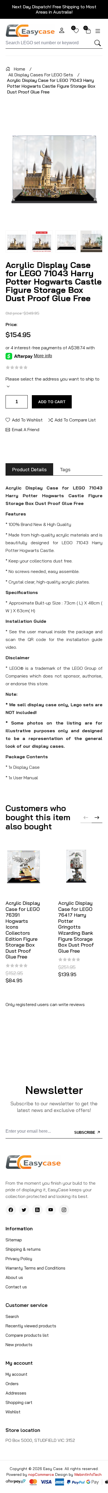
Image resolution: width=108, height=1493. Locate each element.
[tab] (29, 469)
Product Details (29, 469)
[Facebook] (11, 1210)
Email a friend (25, 429)
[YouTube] (50, 1210)
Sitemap (14, 1239)
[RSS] (37, 1210)
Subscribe (85, 1132)
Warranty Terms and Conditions (35, 1268)
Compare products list (27, 1335)
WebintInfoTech (88, 1474)
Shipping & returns (23, 1249)
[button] (96, 817)
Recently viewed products (31, 1325)
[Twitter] (24, 1210)
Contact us (16, 1286)
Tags (65, 469)
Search (12, 1316)
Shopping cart (19, 1402)
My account (16, 1374)
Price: (11, 324)
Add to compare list (75, 419)
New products (19, 1344)
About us (14, 1277)
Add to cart (52, 401)
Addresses (16, 1393)
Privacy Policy (19, 1258)
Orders (12, 1383)
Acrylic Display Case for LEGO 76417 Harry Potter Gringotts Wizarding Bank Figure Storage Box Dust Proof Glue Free (76, 927)
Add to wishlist (27, 419)
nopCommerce (41, 1474)
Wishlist (13, 1411)
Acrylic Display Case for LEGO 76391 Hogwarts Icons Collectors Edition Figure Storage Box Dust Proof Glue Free (23, 930)
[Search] (97, 43)
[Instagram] (64, 1210)
